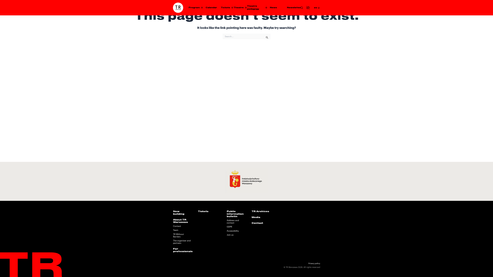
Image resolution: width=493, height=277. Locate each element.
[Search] (301, 7)
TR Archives (260, 211)
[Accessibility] (308, 8)
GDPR (229, 226)
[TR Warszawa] (178, 8)
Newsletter (294, 7)
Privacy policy (314, 263)
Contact (177, 226)
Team (175, 230)
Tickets (225, 7)
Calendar (211, 7)
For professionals (183, 249)
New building (178, 212)
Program (194, 7)
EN (315, 8)
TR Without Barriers (178, 235)
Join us (230, 235)
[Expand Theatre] (246, 7)
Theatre (239, 7)
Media (256, 217)
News (273, 7)
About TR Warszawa (180, 220)
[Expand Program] (202, 7)
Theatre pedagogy (253, 7)
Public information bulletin (235, 213)
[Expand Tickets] (232, 7)
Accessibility (233, 231)
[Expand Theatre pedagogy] (266, 7)
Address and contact (233, 221)
